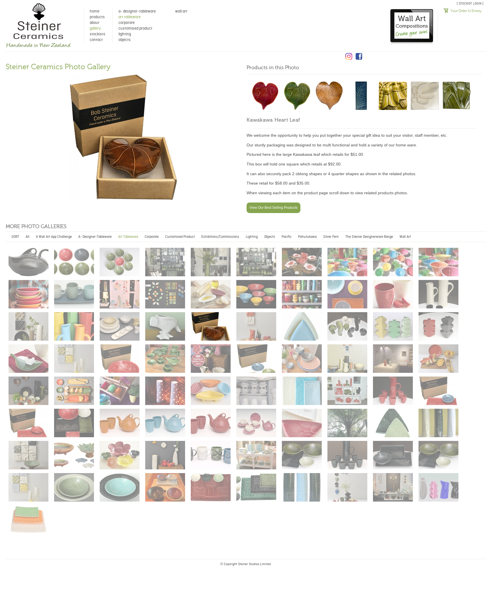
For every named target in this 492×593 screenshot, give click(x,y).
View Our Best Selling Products (273, 208)
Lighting (124, 34)
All (27, 237)
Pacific (287, 237)
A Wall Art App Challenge (54, 237)
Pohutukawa (307, 237)
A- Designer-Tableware (137, 11)
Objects (124, 40)
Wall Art (181, 11)
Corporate (126, 23)
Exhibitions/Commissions (220, 237)
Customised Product (135, 28)
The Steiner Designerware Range (369, 237)
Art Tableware (129, 17)
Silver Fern (331, 237)
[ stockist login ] (470, 3)
